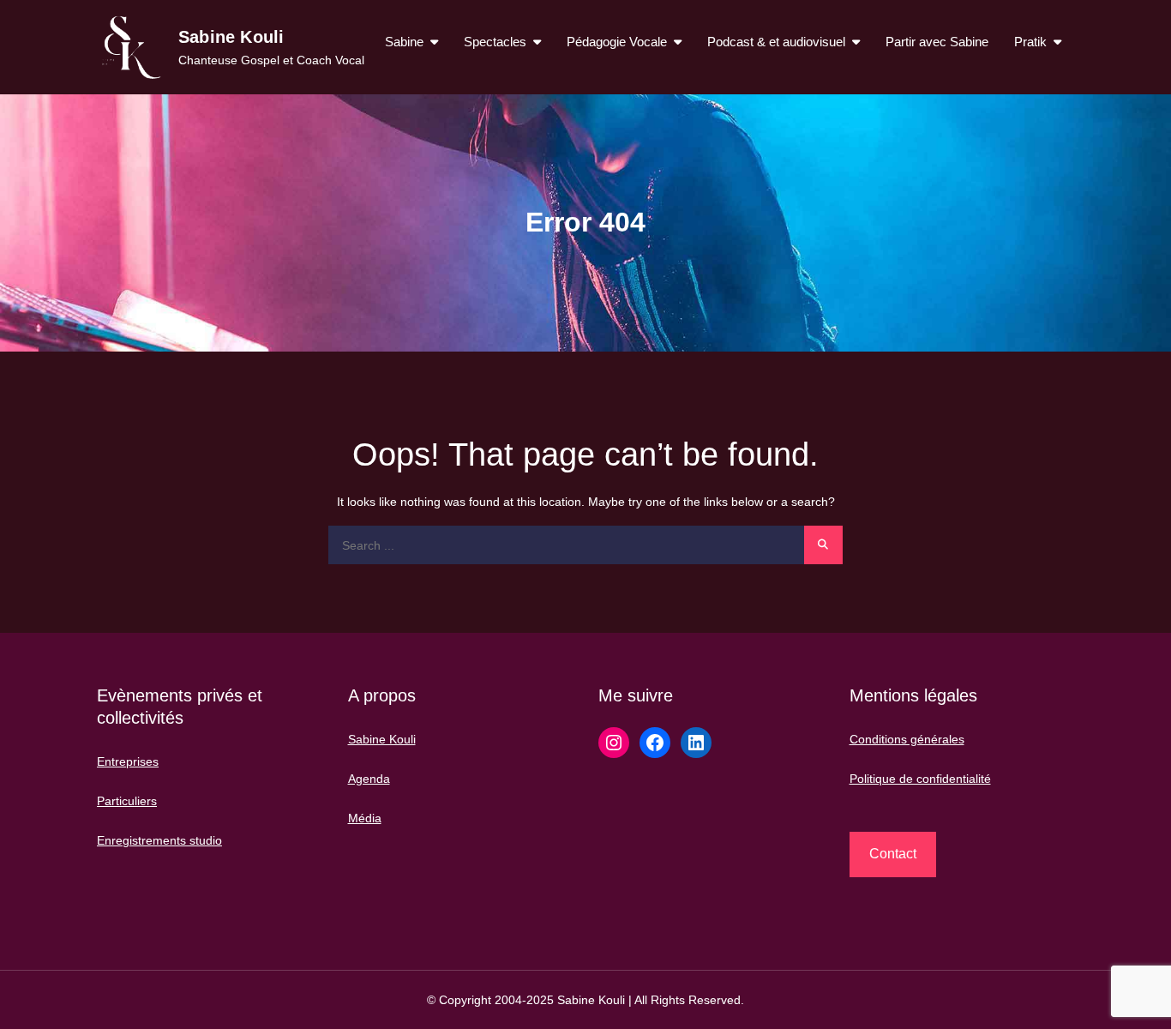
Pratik (1030, 41)
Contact (892, 853)
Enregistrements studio (159, 840)
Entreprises (128, 761)
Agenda (369, 778)
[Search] (823, 545)
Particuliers (127, 801)
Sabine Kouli (231, 36)
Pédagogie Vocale (617, 41)
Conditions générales (907, 739)
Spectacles (495, 41)
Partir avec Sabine (937, 41)
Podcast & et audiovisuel (776, 41)
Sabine (404, 41)
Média (364, 818)
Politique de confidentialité (920, 778)
